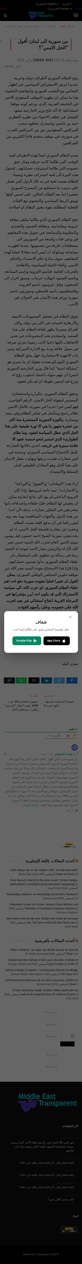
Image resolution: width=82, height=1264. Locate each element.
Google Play (24, 640)
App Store (53, 640)
